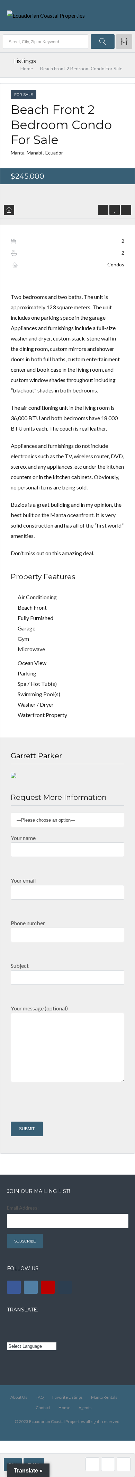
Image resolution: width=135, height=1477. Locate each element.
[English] (11, 1324)
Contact (43, 1407)
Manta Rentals (104, 1397)
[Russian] (39, 1324)
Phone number (28, 923)
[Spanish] (20, 1324)
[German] (49, 1324)
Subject (20, 965)
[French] (30, 1324)
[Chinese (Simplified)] (11, 1335)
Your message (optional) (39, 1008)
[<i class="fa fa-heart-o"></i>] (115, 209)
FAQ (40, 1397)
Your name (23, 837)
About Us (18, 1397)
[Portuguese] (20, 1335)
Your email (23, 880)
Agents (85, 1407)
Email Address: (23, 1208)
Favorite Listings (67, 1397)
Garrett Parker (36, 755)
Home (26, 68)
